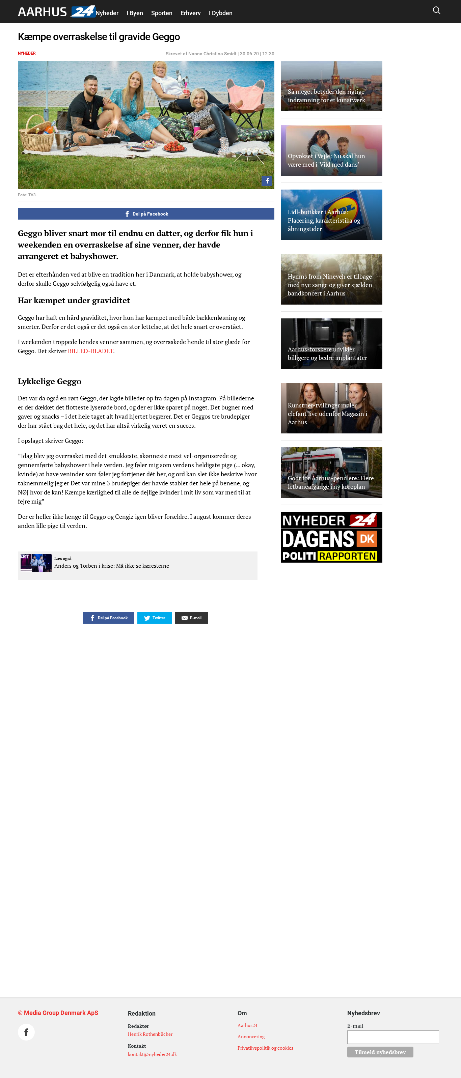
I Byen (135, 13)
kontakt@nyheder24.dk (152, 1054)
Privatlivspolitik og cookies (265, 1048)
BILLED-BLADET (90, 351)
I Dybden (221, 13)
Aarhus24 (247, 1025)
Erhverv (191, 13)
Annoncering (251, 1036)
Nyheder (107, 13)
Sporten (161, 13)
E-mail (355, 1025)
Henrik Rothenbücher (150, 1034)
